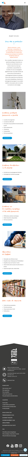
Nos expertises (5, 390)
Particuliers (5, 402)
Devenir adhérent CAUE (8, 420)
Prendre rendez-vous (8, 415)
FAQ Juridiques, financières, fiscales (10, 433)
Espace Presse (6, 422)
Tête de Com (22, 450)
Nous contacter (6, 412)
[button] (25, 2)
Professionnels (5, 408)
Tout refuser (15, 455)
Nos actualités (5, 392)
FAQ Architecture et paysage (9, 435)
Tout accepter (5, 455)
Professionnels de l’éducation (9, 406)
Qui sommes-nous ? (6, 388)
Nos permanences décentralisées (10, 395)
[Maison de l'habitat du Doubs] (3, 2)
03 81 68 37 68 (10, 380)
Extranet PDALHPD (7, 417)
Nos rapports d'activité (9, 425)
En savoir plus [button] (7, 179)
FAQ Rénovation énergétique (9, 432)
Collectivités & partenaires (8, 404)
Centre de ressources (7, 394)
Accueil (11, 36)
